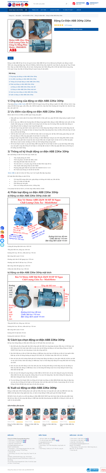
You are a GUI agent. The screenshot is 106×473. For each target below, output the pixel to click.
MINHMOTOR (30, 469)
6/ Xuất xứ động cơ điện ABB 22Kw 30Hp (21, 94)
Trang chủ (35, 10)
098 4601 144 (82, 440)
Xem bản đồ (12, 451)
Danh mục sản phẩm (16, 10)
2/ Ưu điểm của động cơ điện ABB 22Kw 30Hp (22, 79)
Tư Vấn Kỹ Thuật (68, 10)
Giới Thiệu (43, 10)
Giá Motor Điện (54, 10)
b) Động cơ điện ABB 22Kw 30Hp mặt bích (23, 89)
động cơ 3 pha (19, 451)
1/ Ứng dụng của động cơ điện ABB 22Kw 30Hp (23, 76)
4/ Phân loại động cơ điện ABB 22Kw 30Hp (21, 84)
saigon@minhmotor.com (46, 442)
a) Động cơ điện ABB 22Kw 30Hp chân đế (23, 87)
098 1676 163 (81, 438)
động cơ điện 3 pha (19, 104)
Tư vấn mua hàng (76, 29)
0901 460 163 (52, 440)
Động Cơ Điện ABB (12, 421)
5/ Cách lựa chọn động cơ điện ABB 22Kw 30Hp (23, 92)
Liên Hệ (79, 10)
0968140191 (19, 442)
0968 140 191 (48, 438)
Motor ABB (11, 173)
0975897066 (80, 3)
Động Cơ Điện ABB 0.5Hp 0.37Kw (15, 424)
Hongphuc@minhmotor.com (16, 445)
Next (73, 406)
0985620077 (94, 3)
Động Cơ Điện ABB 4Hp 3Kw (67, 424)
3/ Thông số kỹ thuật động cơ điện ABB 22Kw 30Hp (24, 81)
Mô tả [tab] (10, 58)
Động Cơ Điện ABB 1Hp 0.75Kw (32, 424)
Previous (69, 406)
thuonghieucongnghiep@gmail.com (80, 443)
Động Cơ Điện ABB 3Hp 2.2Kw (49, 424)
